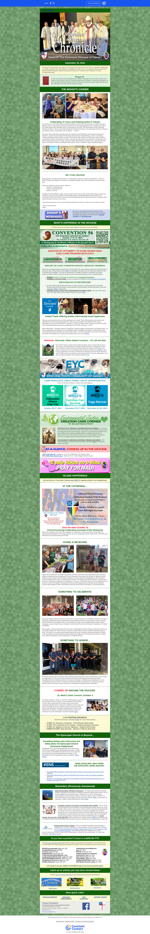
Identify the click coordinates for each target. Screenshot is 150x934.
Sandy (64, 857)
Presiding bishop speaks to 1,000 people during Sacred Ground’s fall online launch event (75, 772)
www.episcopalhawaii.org (49, 911)
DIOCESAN (66, 897)
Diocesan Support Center (53, 843)
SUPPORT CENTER (100, 897)
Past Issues (97, 887)
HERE (76, 227)
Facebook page (86, 216)
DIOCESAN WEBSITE (50, 897)
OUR (83, 897)
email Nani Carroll (55, 834)
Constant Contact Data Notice (84, 921)
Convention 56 (50, 454)
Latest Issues (53, 888)
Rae (54, 850)
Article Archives (75, 888)
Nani (59, 848)
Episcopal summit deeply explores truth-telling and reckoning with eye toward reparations (75, 775)
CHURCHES (84, 899)
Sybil (65, 855)
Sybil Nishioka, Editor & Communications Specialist (55, 905)
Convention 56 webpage (86, 277)
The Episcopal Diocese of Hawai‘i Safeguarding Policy (75, 829)
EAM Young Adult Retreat (54, 456)
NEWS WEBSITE (66, 899)
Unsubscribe (60, 921)
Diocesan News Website (63, 875)
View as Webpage (48, 10)
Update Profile (69, 921)
